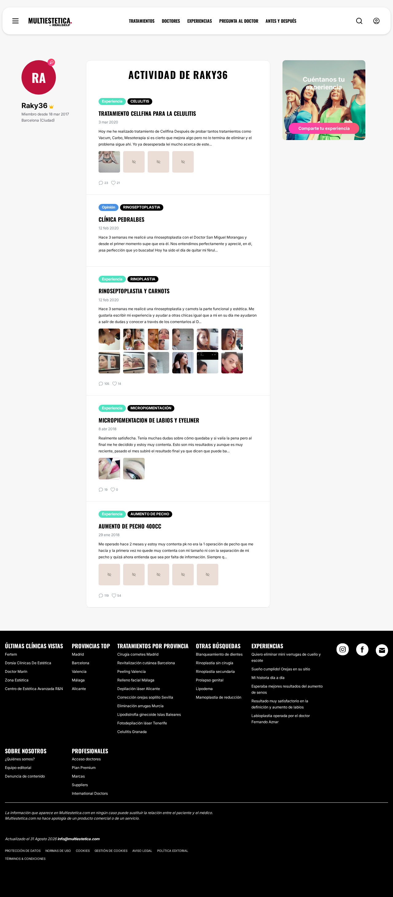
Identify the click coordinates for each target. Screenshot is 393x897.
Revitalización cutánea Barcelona (146, 663)
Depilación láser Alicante (138, 688)
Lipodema (204, 688)
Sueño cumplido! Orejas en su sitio (280, 669)
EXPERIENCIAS (199, 21)
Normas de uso (58, 850)
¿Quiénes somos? (20, 759)
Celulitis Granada (132, 731)
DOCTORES (171, 21)
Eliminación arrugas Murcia (140, 706)
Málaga (78, 680)
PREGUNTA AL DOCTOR (238, 21)
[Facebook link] (362, 651)
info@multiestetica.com (78, 839)
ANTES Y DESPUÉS (281, 21)
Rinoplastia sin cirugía (214, 663)
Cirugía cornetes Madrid (137, 654)
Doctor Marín (16, 671)
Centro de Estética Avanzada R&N (34, 688)
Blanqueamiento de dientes (219, 654)
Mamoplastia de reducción (218, 697)
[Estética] (50, 22)
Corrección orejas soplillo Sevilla (145, 697)
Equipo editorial (18, 767)
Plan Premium (83, 767)
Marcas (78, 776)
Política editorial (172, 850)
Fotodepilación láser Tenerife (142, 723)
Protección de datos (23, 850)
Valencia (79, 671)
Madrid (78, 654)
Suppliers (80, 784)
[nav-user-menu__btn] (376, 21)
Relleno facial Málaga (135, 680)
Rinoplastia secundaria (215, 671)
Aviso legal (142, 850)
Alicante (79, 688)
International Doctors (90, 793)
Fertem (11, 654)
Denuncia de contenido (25, 776)
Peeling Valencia (131, 671)
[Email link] (382, 650)
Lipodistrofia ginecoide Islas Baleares (149, 714)
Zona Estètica (17, 680)
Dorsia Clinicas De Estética (28, 663)
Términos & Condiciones (25, 858)
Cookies (83, 850)
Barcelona (80, 663)
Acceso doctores (86, 759)
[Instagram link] (343, 651)
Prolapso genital (210, 680)
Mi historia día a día (268, 677)
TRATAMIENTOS (141, 21)
